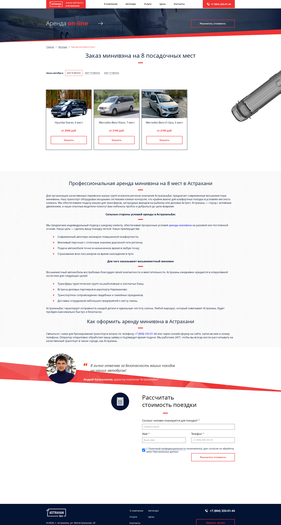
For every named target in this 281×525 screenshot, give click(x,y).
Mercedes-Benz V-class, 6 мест (164, 122)
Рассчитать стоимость (213, 23)
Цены (163, 3)
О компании (110, 3)
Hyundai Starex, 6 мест (69, 122)
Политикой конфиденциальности (167, 448)
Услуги (147, 3)
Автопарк (131, 3)
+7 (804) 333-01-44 (221, 4)
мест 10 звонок (92, 72)
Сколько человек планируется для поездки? (170, 420)
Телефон (196, 434)
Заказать (69, 140)
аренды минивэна (180, 225)
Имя (145, 434)
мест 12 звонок (111, 72)
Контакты (179, 3)
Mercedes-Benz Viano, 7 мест (116, 122)
